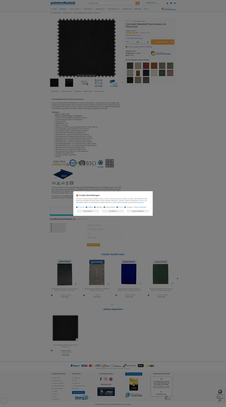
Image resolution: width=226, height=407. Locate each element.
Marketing (99, 207)
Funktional (130, 207)
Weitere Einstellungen (140, 207)
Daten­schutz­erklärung (123, 202)
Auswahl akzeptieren (138, 211)
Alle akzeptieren (88, 211)
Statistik (90, 207)
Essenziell (81, 207)
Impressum (141, 202)
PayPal (121, 207)
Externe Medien (110, 207)
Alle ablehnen (113, 211)
